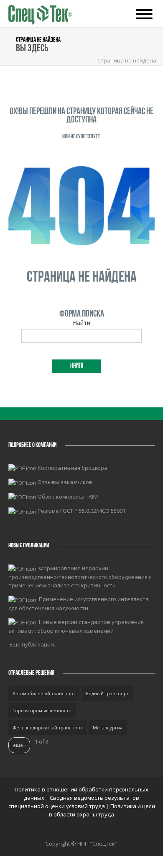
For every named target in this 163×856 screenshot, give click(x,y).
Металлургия (107, 727)
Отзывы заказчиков (65, 482)
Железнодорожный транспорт (47, 727)
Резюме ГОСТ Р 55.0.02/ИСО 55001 (81, 510)
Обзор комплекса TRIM (68, 496)
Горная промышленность (42, 710)
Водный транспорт (107, 693)
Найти (81, 323)
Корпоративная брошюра (72, 468)
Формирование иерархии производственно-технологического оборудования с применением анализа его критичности (79, 576)
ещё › (19, 745)
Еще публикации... (34, 644)
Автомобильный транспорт (44, 693)
